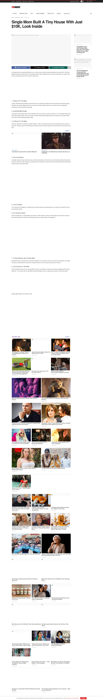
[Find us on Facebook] (87, 1)
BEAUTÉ (59, 13)
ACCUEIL (15, 13)
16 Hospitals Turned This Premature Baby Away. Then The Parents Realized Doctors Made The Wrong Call (83, 49)
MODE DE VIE (51, 13)
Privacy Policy (18, 1)
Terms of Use (24, 1)
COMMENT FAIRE (23, 13)
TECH (31, 13)
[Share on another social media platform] (69, 67)
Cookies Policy (31, 1)
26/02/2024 (79, 78)
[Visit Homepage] (16, 7)
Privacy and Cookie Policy (73, 698)
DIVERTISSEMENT (40, 13)
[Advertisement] (65, 7)
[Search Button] (90, 13)
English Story (67, 13)
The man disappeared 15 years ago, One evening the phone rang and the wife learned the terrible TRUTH (83, 73)
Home (13, 17)
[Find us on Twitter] (89, 1)
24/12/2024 (79, 54)
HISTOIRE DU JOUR (19, 17)
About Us (13, 1)
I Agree (83, 698)
